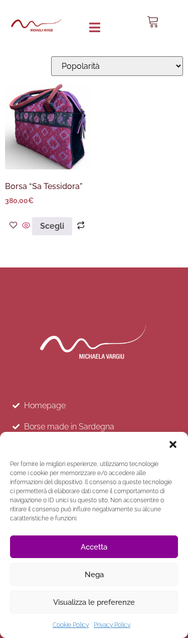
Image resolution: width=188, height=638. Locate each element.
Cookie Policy (71, 624)
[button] (173, 444)
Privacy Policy (112, 624)
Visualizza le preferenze (94, 602)
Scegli (52, 226)
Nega (94, 574)
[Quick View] (26, 226)
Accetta (94, 547)
